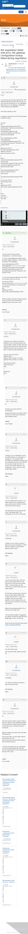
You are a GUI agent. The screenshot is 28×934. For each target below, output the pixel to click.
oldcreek (6, 855)
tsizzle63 (6, 806)
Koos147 (6, 884)
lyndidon (16, 641)
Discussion (16, 28)
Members (4, 33)
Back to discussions (8, 41)
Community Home (5, 28)
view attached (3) (21, 89)
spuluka (16, 493)
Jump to (21, 61)
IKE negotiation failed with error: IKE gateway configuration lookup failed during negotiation (9, 782)
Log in (21, 11)
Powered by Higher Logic (14, 932)
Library (4, 30)
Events (19, 30)
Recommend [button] (23, 77)
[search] (11, 5)
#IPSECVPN (4, 208)
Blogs (12, 30)
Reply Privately (9, 92)
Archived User (14, 87)
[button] (3, 64)
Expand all (5, 45)
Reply (3, 92)
